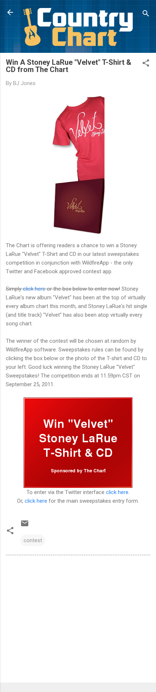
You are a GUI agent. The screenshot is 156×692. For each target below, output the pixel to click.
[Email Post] (24, 526)
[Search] (145, 15)
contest (33, 540)
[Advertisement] (78, 620)
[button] (145, 64)
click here (34, 289)
